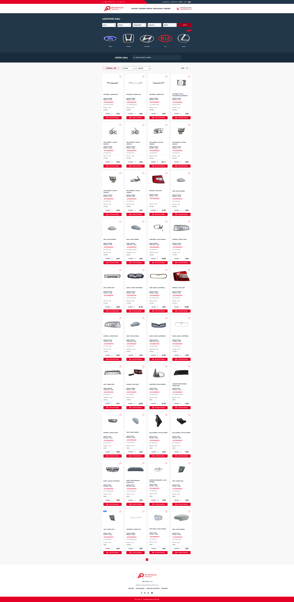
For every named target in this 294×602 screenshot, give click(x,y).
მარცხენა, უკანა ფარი (155, 190)
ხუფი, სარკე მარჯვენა (178, 191)
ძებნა (185, 25)
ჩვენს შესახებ (158, 8)
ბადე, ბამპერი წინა (108, 287)
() (182, 2)
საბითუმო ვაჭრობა (145, 8)
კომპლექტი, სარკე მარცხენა (157, 239)
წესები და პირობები (152, 588)
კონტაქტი (167, 8)
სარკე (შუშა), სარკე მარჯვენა (157, 529)
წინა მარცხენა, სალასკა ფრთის (158, 432)
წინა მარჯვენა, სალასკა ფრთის (181, 432)
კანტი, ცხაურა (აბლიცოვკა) (157, 287)
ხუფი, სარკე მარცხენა (109, 239)
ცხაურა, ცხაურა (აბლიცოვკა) (134, 287)
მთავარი (135, 8)
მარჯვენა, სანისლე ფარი (110, 336)
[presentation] (188, 30)
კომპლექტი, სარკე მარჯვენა (157, 384)
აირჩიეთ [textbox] (125, 68)
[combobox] (128, 68)
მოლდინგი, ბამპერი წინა (110, 94)
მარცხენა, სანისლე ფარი (179, 239)
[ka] (190, 2)
